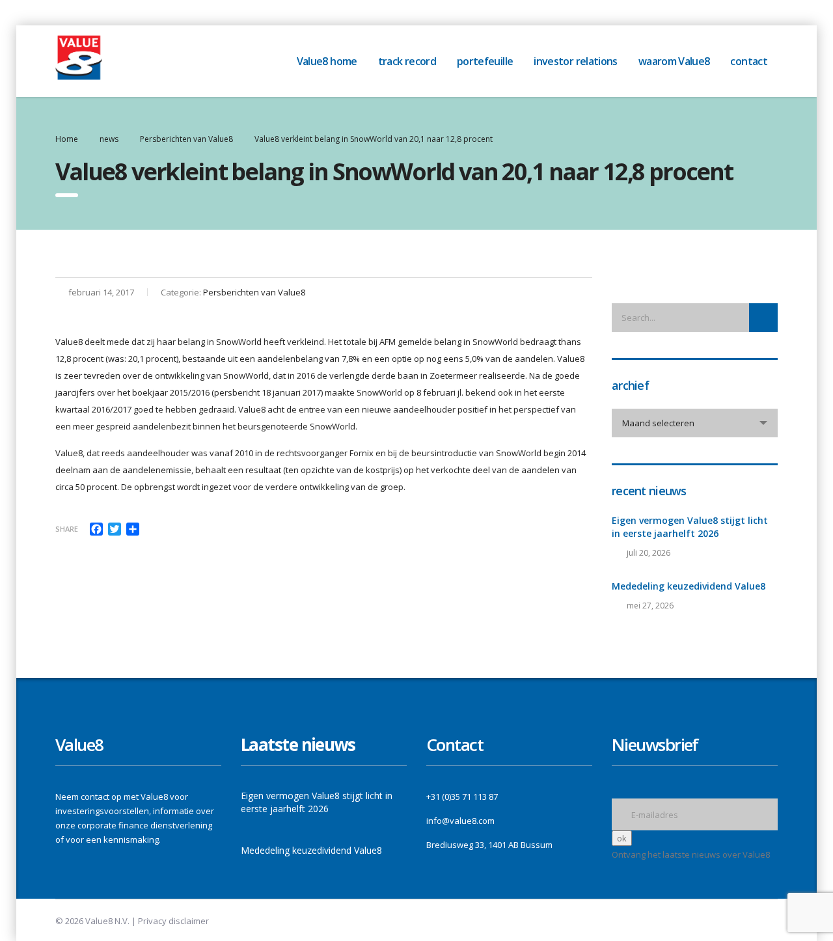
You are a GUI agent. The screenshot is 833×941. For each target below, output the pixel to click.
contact (748, 61)
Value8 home (327, 61)
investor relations (575, 61)
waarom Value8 (674, 61)
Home (66, 138)
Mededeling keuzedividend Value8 (688, 586)
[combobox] (695, 423)
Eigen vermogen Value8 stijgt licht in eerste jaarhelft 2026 (690, 526)
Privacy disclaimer (173, 921)
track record (407, 61)
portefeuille (485, 61)
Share (66, 529)
